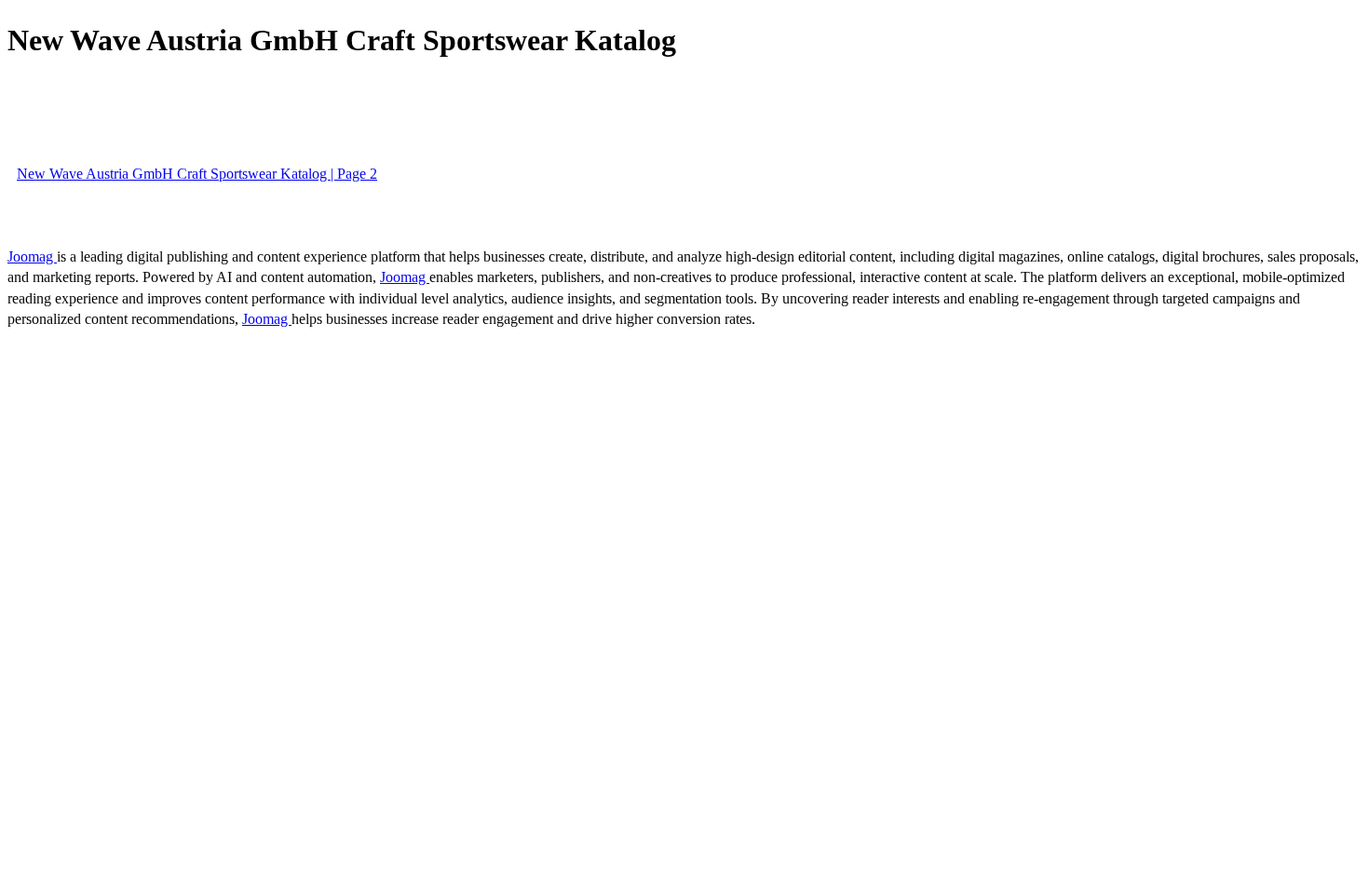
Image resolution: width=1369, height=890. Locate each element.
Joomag (32, 256)
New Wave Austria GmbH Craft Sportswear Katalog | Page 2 (197, 174)
